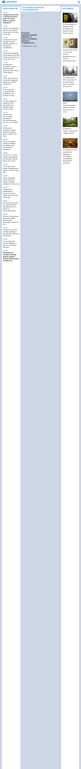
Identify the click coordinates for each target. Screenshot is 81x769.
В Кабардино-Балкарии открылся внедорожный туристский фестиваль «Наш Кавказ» (11, 68)
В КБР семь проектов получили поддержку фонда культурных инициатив (10, 81)
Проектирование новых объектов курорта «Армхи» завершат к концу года (11, 181)
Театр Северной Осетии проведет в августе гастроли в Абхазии (10, 244)
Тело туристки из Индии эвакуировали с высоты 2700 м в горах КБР (11, 169)
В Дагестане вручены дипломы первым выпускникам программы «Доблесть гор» (11, 220)
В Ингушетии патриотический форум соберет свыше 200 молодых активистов (11, 257)
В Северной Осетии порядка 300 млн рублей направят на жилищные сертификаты (10, 44)
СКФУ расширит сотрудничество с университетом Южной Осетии (9, 92)
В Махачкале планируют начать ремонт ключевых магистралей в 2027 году (10, 132)
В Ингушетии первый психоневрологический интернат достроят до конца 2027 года (11, 56)
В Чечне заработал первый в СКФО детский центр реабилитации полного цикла (10, 105)
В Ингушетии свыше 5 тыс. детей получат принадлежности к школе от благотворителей (11, 207)
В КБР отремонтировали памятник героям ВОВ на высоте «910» (69, 107)
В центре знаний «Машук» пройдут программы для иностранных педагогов (9, 145)
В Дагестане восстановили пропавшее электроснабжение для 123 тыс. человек (10, 118)
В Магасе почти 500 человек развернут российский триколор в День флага (11, 233)
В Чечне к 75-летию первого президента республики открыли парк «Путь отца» (10, 158)
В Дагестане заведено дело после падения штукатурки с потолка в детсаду (11, 31)
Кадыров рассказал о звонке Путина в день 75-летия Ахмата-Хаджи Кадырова (10, 19)
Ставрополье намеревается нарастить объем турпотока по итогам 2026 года (10, 193)
